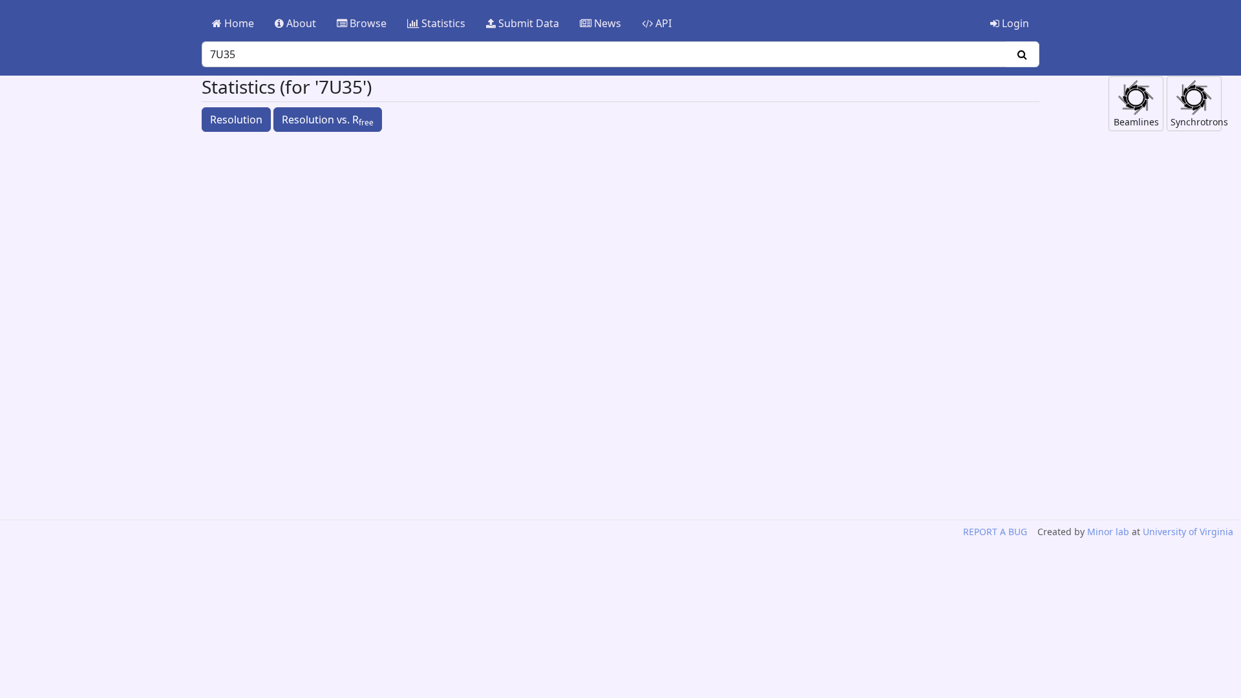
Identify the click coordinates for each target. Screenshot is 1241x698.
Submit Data (527, 23)
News (606, 23)
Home (238, 23)
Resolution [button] (236, 119)
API (662, 23)
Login (1014, 23)
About (300, 23)
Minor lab (1108, 531)
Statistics (442, 23)
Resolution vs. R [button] (328, 120)
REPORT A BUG (995, 531)
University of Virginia (1188, 531)
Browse (367, 23)
